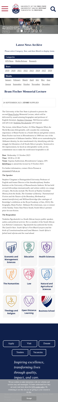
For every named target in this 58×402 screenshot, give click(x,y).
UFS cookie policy (38, 387)
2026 (50, 70)
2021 (19, 70)
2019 (7, 70)
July (37, 80)
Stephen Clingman (24, 120)
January (8, 80)
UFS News (9, 61)
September (17, 84)
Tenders (20, 352)
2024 (38, 70)
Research (32, 61)
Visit (29, 343)
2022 (25, 70)
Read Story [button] (6, 31)
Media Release (21, 61)
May (43, 80)
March (25, 80)
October (26, 84)
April (32, 80)
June (48, 80)
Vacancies (38, 352)
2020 (13, 70)
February (17, 80)
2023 (32, 70)
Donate (46, 343)
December (46, 84)
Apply (11, 343)
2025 (44, 70)
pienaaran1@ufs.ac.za (11, 171)
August (8, 84)
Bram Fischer (13, 114)
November (36, 84)
